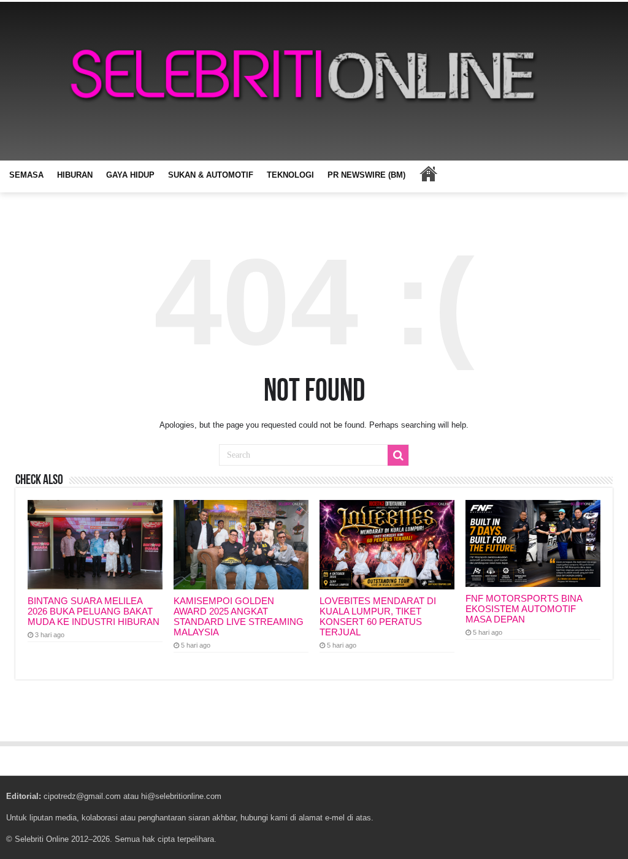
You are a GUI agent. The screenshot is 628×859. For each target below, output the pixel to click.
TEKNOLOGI (290, 175)
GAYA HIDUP (130, 175)
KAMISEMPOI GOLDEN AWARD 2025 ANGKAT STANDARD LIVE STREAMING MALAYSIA (239, 616)
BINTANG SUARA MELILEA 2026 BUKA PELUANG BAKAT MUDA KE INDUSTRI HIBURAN (93, 611)
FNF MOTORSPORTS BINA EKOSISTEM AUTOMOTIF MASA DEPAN (523, 608)
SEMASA (26, 175)
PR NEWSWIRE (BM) (366, 175)
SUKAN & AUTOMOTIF (210, 175)
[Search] (398, 455)
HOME (428, 173)
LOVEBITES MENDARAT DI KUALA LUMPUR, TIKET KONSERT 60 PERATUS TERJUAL (378, 616)
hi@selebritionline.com (181, 796)
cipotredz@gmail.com (82, 796)
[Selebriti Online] (314, 81)
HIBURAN (75, 175)
